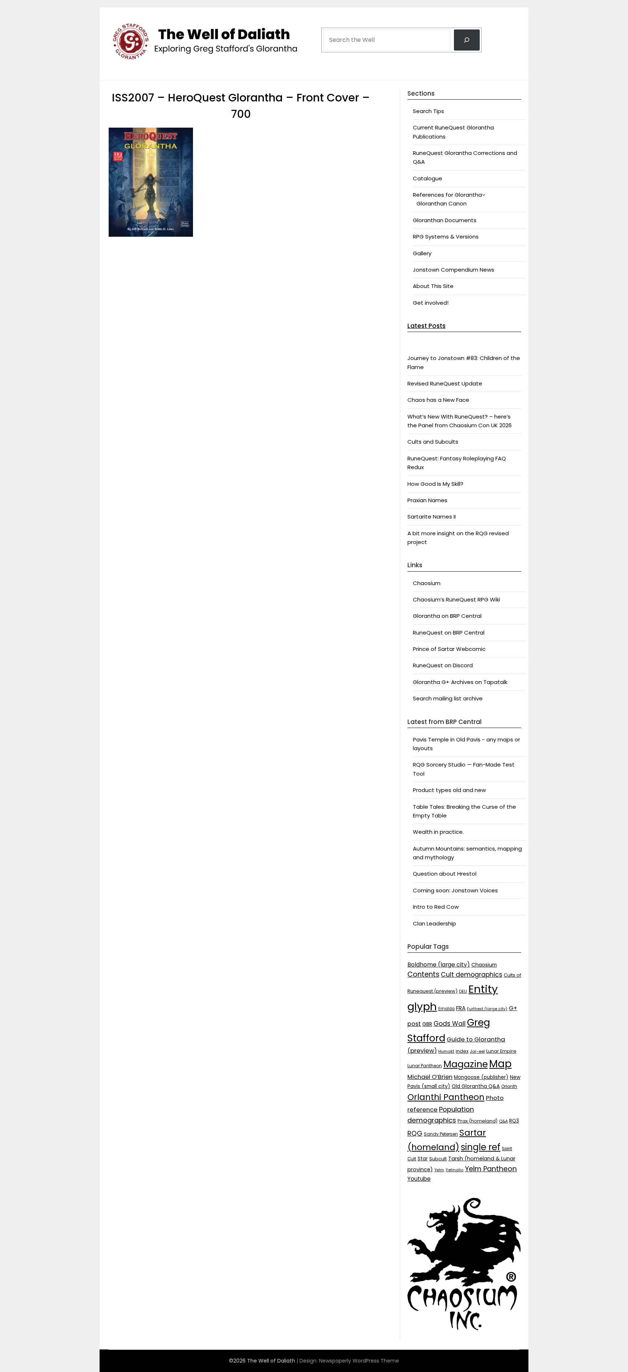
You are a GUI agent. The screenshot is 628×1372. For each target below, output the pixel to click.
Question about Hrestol (444, 873)
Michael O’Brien (429, 1077)
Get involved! (430, 303)
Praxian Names (427, 500)
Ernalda (446, 1009)
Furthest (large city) (487, 1009)
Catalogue (427, 178)
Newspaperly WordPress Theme (359, 1360)
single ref (480, 1147)
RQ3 (514, 1120)
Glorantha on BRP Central (447, 616)
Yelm (439, 1170)
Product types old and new (449, 790)
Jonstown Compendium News (453, 269)
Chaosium (426, 583)
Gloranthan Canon (441, 203)
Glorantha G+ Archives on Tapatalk (460, 682)
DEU (463, 991)
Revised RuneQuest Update (444, 383)
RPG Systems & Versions (446, 236)
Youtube (419, 1179)
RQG (414, 1133)
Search (332, 19)
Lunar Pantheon (424, 1066)
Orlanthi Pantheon (445, 1097)
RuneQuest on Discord (443, 665)
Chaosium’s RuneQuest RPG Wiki (456, 599)
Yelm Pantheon (491, 1169)
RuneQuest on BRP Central (448, 632)
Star (423, 1158)
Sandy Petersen (441, 1134)
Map (500, 1064)
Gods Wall (450, 1023)
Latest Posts (426, 325)
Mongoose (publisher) (481, 1077)
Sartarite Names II (431, 516)
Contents (423, 974)
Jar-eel (477, 1051)
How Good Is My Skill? (435, 484)
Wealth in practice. (438, 832)
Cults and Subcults (432, 441)
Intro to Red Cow (436, 907)
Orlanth (509, 1086)
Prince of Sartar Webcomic (449, 649)
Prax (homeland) (478, 1121)
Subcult (438, 1158)
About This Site (433, 286)
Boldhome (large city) (438, 964)
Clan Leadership (434, 923)
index (462, 1051)
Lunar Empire (501, 1051)
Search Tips (428, 111)
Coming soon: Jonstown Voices (455, 890)
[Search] (467, 40)
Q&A (503, 1121)
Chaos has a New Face (438, 400)
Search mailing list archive (448, 698)
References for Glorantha (447, 195)
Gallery (422, 253)
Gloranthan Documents (444, 220)
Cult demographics (471, 974)
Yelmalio (454, 1170)
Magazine (465, 1064)
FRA (461, 1008)
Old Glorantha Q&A (476, 1086)
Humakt (446, 1051)
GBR (427, 1024)
